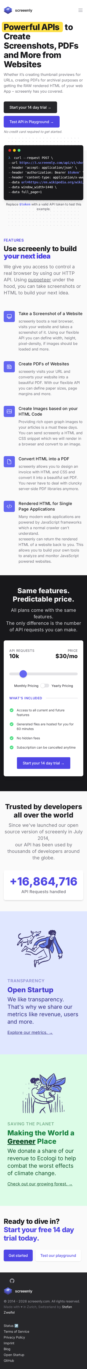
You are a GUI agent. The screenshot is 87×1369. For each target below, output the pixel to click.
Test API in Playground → (32, 121)
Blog (7, 1349)
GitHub (9, 1360)
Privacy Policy (14, 1337)
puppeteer (39, 280)
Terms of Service (16, 1331)
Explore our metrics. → (30, 1032)
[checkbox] (45, 685)
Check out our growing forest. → (40, 1183)
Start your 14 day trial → (30, 107)
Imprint (9, 1343)
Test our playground (58, 1255)
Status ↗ (11, 1326)
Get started (18, 1255)
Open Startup (14, 1355)
